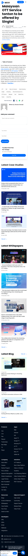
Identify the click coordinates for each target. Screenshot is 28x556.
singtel (3, 91)
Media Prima (20, 94)
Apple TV (16, 438)
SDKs (2, 522)
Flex (2, 436)
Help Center (17, 498)
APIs (2, 519)
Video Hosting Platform (20, 476)
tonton (3, 96)
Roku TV (16, 451)
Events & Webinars (6, 500)
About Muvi (4, 462)
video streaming (5, 69)
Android (16, 432)
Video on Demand (18, 468)
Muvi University (5, 484)
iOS (15, 435)
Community (17, 500)
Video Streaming (22, 89)
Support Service (18, 503)
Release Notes (17, 506)
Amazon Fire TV (18, 449)
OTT (2, 89)
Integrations (4, 530)
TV (2, 447)
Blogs (2, 498)
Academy (16, 470)
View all (3, 239)
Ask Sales (3, 490)
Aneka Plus (9, 96)
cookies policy (4, 554)
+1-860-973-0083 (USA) (9, 542)
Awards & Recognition (7, 473)
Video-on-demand (13, 89)
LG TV (15, 446)
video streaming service (17, 91)
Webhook (3, 527)
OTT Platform (17, 462)
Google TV (17, 440)
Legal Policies (4, 479)
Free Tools (4, 508)
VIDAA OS (16, 454)
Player (3, 450)
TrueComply (4, 442)
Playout (3, 439)
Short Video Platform (19, 465)
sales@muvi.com (7, 539)
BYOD (2, 525)
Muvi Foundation (5, 481)
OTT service (15, 70)
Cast (15, 94)
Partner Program (5, 468)
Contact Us (4, 487)
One (2, 431)
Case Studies (4, 506)
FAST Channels (18, 481)
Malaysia (10, 94)
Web (15, 430)
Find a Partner (4, 470)
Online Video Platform (19, 479)
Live (2, 433)
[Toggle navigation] (25, 2)
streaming (9, 91)
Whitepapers (4, 503)
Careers (3, 465)
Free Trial (20, 2)
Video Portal (17, 508)
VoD (6, 89)
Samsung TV (17, 443)
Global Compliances (6, 476)
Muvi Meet (4, 444)
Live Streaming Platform (20, 473)
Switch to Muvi (5, 511)
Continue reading (6, 39)
